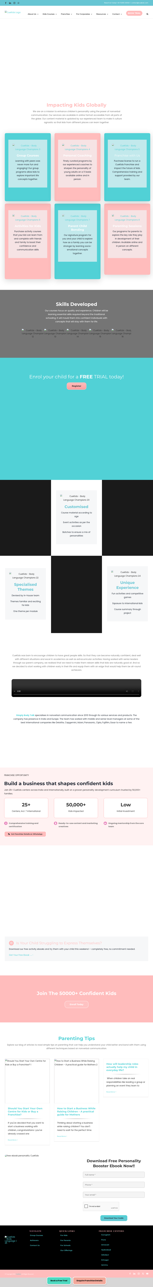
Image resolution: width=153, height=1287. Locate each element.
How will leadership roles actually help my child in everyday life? (122, 1062)
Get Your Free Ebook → (20, 950)
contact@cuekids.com (139, 3)
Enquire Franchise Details (89, 1280)
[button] (147, 14)
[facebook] (130, 1269)
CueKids (18, 1270)
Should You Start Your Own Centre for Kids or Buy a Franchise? (25, 1107)
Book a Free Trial (59, 1280)
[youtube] (147, 1269)
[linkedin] (134, 1269)
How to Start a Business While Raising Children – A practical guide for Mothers (76, 1107)
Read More (12, 1135)
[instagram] (139, 1269)
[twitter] (143, 1269)
